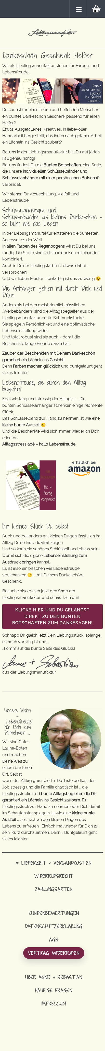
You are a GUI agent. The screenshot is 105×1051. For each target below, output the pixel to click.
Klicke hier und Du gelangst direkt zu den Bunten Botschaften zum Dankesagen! (52, 616)
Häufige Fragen (53, 990)
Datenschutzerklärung (54, 926)
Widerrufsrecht (53, 876)
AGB (53, 939)
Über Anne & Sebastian (53, 977)
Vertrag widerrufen (54, 952)
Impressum (54, 1003)
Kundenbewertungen (54, 913)
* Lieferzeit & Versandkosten (53, 862)
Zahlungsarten (54, 889)
